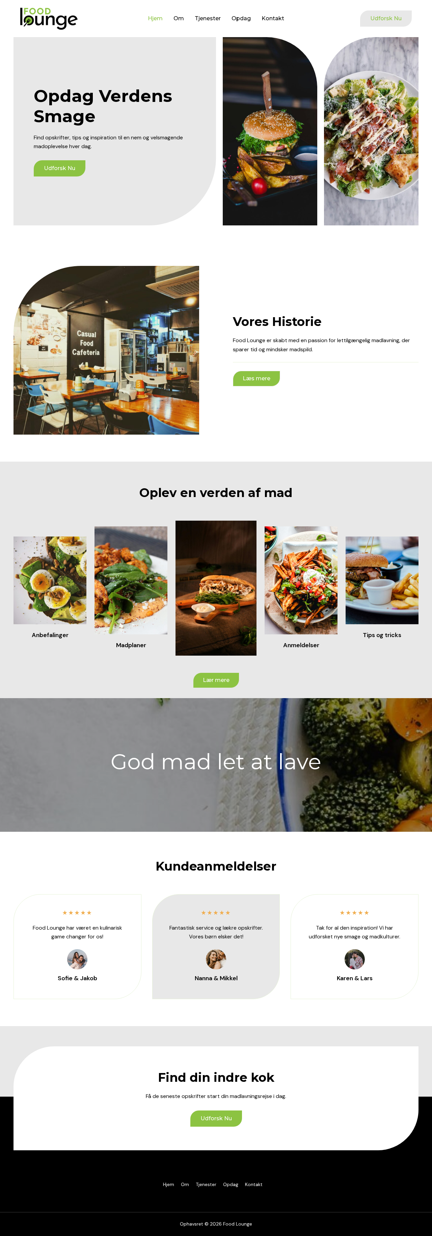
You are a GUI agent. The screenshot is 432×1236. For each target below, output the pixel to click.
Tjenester (208, 18)
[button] (386, 18)
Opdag (241, 18)
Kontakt (273, 18)
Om (178, 18)
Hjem (155, 18)
